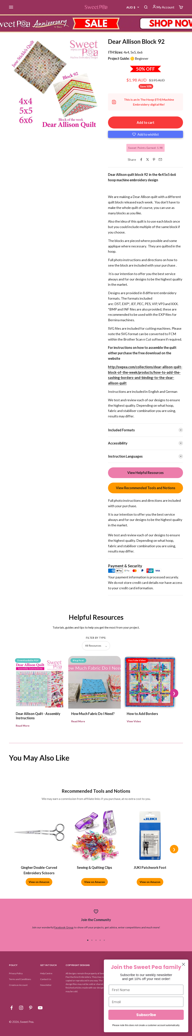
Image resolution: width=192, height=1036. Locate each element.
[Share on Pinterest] (154, 159)
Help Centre (46, 973)
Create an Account (18, 985)
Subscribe (146, 1014)
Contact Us (45, 979)
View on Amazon (39, 881)
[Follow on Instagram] (21, 1007)
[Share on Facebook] (141, 159)
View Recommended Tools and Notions (145, 488)
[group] (96, 23)
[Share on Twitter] (147, 159)
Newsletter (46, 985)
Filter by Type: (96, 637)
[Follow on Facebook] (11, 1007)
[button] (145, 134)
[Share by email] (160, 159)
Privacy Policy (16, 973)
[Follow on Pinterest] (30, 1007)
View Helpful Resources (145, 473)
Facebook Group (64, 927)
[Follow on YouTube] (40, 1007)
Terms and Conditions (20, 979)
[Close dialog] (183, 964)
